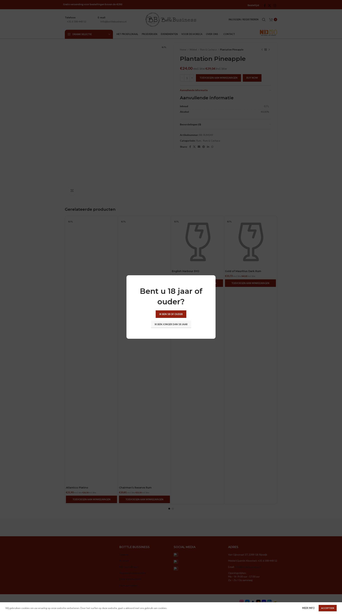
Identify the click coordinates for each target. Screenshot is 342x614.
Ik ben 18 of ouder (171, 314)
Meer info (308, 608)
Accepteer (327, 608)
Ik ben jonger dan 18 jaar (171, 324)
